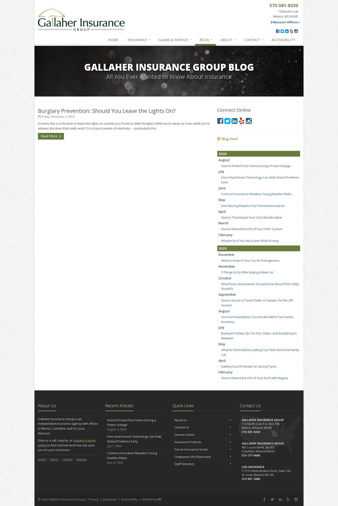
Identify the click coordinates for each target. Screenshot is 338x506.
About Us (180, 420)
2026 (222, 153)
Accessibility (283, 39)
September (227, 294)
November (226, 266)
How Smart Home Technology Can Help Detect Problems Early (134, 441)
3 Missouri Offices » (285, 22)
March (223, 223)
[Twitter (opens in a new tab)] (282, 31)
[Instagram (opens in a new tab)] (296, 31)
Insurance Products (187, 442)
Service (175, 39)
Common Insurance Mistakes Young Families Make (256, 194)
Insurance (139, 39)
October (225, 278)
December (226, 254)
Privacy (94, 499)
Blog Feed (230, 138)
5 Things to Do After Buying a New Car (247, 272)
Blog (206, 39)
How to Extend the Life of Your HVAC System (251, 229)
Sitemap (81, 459)
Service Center (184, 435)
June (222, 188)
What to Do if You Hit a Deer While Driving (249, 241)
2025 (222, 248)
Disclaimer (110, 499)
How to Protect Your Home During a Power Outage (256, 166)
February (225, 235)
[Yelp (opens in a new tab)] (291, 31)
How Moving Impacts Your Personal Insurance (253, 206)
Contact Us (181, 427)
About (228, 39)
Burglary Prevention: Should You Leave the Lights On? (107, 110)
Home (113, 39)
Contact (254, 39)
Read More (49, 136)
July (221, 171)
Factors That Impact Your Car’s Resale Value (251, 217)
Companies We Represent (192, 457)
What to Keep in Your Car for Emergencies (250, 260)
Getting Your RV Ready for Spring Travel (248, 366)
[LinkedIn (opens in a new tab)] (287, 31)
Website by (152, 499)
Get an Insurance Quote (191, 449)
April (222, 211)
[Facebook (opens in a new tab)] (277, 31)
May (221, 200)
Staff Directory (184, 464)
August (224, 160)
